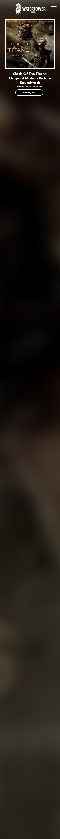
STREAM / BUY (29, 92)
